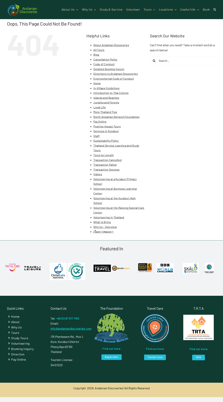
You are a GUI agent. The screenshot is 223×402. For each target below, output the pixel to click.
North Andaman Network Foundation (116, 116)
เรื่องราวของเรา (103, 231)
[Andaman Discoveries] (22, 4)
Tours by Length (103, 155)
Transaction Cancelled (107, 160)
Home (97, 83)
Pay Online (99, 121)
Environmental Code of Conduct (113, 78)
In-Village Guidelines (106, 88)
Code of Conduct (104, 64)
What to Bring (102, 222)
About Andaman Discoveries (111, 45)
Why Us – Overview (105, 226)
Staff (96, 136)
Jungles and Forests (106, 102)
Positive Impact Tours (107, 126)
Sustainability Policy (105, 140)
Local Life (99, 107)
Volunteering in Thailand (108, 217)
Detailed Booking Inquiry (108, 69)
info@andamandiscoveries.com (71, 328)
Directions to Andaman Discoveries (115, 73)
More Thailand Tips (105, 112)
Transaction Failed (105, 164)
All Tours (98, 49)
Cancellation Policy (105, 59)
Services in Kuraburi (106, 131)
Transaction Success (106, 169)
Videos (97, 174)
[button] (214, 9)
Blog (96, 54)
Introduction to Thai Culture (111, 92)
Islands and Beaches (106, 97)
